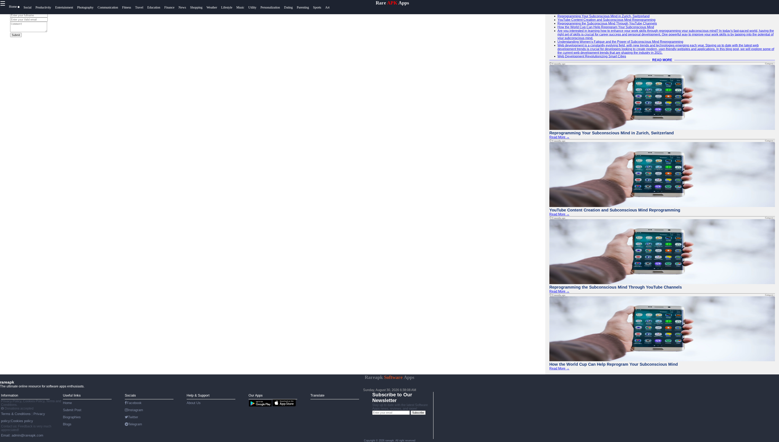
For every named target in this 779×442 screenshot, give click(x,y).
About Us (194, 403)
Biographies (72, 417)
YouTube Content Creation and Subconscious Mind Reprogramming (606, 20)
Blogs (67, 424)
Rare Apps (392, 2)
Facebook (134, 403)
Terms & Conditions (16, 414)
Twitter (133, 417)
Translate (317, 395)
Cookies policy (22, 421)
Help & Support (198, 395)
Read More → (559, 137)
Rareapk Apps (389, 377)
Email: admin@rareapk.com (22, 435)
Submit (16, 35)
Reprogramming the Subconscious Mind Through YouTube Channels (607, 23)
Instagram (135, 410)
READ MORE (662, 60)
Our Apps (256, 395)
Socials (130, 395)
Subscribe (418, 412)
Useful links (72, 395)
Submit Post (72, 410)
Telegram (135, 424)
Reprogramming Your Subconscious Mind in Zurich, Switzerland (603, 16)
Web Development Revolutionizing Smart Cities (591, 56)
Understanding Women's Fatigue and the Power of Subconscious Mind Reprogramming (620, 41)
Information (9, 395)
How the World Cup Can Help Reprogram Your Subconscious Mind (605, 27)
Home (67, 403)
